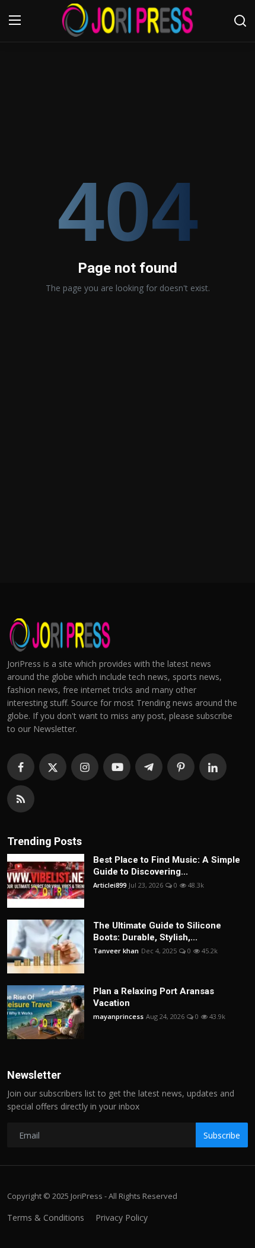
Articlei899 (109, 885)
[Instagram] (84, 767)
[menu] (15, 21)
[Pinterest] (181, 767)
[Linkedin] (213, 767)
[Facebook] (20, 767)
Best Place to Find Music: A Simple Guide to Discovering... (166, 865)
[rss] (20, 798)
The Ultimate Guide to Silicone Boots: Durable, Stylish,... (157, 931)
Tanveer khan (116, 950)
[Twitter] (52, 767)
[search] (240, 21)
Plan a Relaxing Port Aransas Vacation (153, 997)
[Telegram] (148, 767)
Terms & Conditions (45, 1217)
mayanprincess (118, 1016)
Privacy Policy (121, 1217)
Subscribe (221, 1135)
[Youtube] (116, 767)
